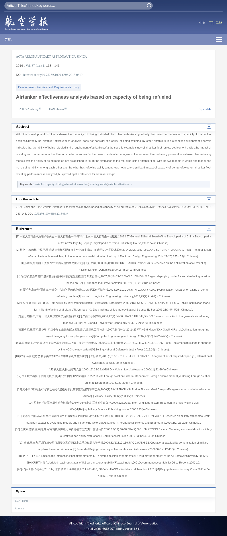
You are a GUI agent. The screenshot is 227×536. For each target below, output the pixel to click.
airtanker (40, 184)
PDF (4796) (21, 500)
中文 (202, 22)
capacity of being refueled (59, 184)
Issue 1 (40, 65)
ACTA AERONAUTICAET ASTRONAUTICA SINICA (51, 56)
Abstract (19, 508)
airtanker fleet (81, 184)
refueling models (98, 184)
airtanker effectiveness (120, 184)
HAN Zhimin (57, 109)
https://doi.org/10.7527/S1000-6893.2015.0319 (52, 74)
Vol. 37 (30, 65)
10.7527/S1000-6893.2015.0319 (50, 213)
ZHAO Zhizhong (29, 109)
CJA (219, 23)
